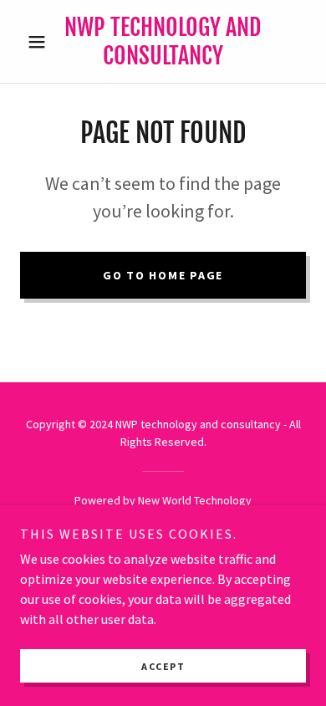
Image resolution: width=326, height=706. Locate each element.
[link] (162, 41)
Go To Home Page (163, 275)
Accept (163, 666)
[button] (41, 42)
